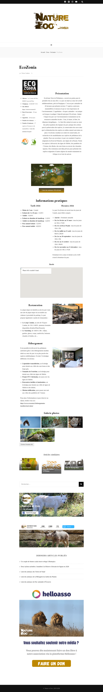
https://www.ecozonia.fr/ (29, 109)
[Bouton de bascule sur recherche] (82, 2)
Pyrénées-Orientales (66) (27, 444)
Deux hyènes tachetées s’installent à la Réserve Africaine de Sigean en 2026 (45, 566)
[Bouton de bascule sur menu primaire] (52, 45)
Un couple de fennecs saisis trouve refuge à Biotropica (38, 561)
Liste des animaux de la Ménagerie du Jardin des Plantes (39, 577)
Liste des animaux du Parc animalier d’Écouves (36, 582)
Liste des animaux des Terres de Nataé (33, 572)
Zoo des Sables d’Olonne (48, 470)
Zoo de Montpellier (72, 468)
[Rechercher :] (45, 484)
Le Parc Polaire (26, 468)
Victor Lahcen (26, 73)
